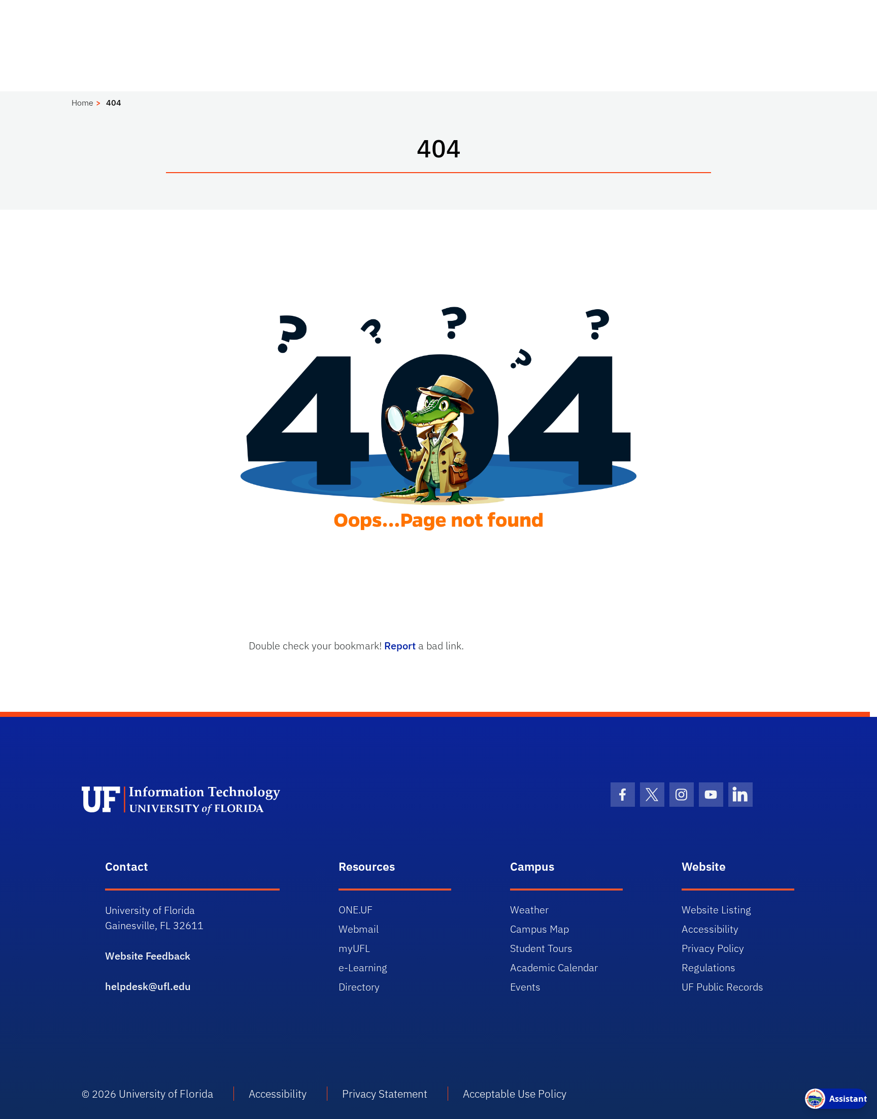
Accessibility (710, 929)
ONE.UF (356, 909)
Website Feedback (147, 956)
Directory (359, 987)
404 (113, 102)
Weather (529, 909)
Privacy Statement (384, 1094)
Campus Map (539, 929)
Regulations (708, 967)
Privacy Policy (713, 948)
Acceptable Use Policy (514, 1094)
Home (82, 102)
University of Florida (166, 1094)
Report (400, 645)
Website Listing (716, 909)
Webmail (359, 929)
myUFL (354, 948)
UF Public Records (722, 987)
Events (525, 987)
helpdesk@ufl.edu (148, 986)
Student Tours (541, 948)
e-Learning (363, 967)
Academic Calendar (554, 967)
